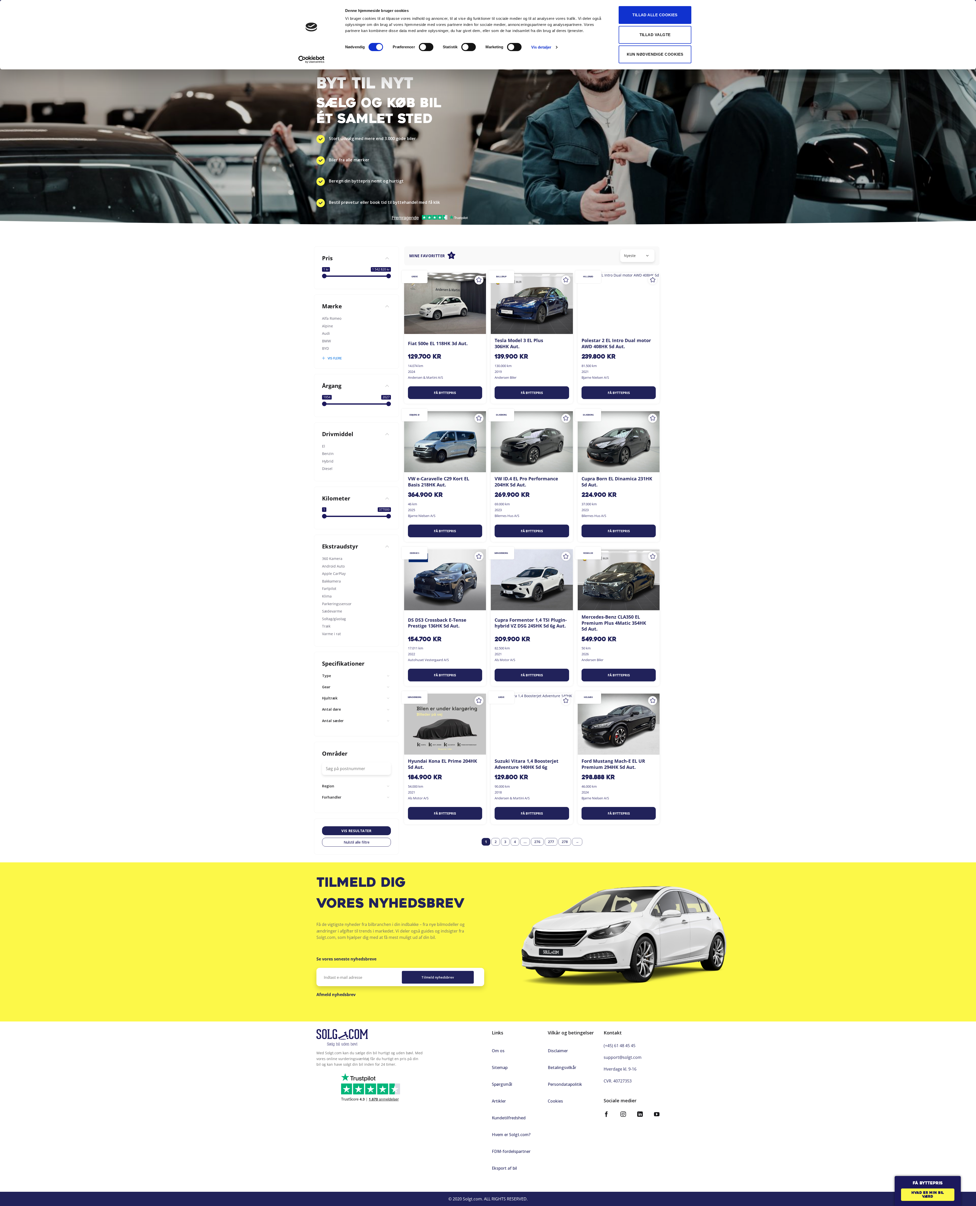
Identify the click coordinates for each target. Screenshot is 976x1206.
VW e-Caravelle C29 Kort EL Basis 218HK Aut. (438, 481)
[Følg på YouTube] (657, 1114)
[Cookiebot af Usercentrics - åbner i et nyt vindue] (311, 59)
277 (551, 841)
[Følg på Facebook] (606, 1114)
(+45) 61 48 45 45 (619, 1045)
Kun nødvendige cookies (655, 54)
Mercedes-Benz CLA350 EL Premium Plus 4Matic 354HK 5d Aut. (614, 623)
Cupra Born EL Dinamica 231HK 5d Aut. (617, 481)
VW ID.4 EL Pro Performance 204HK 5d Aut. (526, 481)
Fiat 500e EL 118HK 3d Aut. (438, 343)
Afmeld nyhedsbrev (336, 994)
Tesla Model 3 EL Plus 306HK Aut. (519, 343)
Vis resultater (356, 830)
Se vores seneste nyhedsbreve (346, 959)
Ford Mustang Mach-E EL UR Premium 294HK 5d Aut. (613, 764)
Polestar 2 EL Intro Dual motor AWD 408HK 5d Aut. (616, 343)
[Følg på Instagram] (623, 1114)
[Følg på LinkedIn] (640, 1114)
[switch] (426, 47)
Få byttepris (445, 392)
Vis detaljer (541, 47)
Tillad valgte (655, 35)
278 (565, 841)
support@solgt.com (623, 1057)
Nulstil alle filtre (357, 842)
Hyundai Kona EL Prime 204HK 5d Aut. (442, 764)
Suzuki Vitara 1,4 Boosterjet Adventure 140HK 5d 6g (526, 764)
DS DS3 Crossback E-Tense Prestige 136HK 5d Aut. (437, 623)
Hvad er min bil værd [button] (927, 1195)
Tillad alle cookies (655, 15)
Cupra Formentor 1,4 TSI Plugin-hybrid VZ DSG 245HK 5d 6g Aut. (531, 623)
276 (537, 841)
